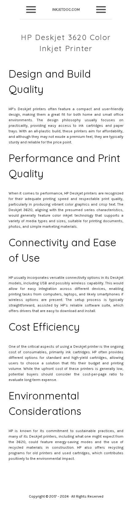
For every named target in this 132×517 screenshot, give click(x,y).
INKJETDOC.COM (66, 9)
